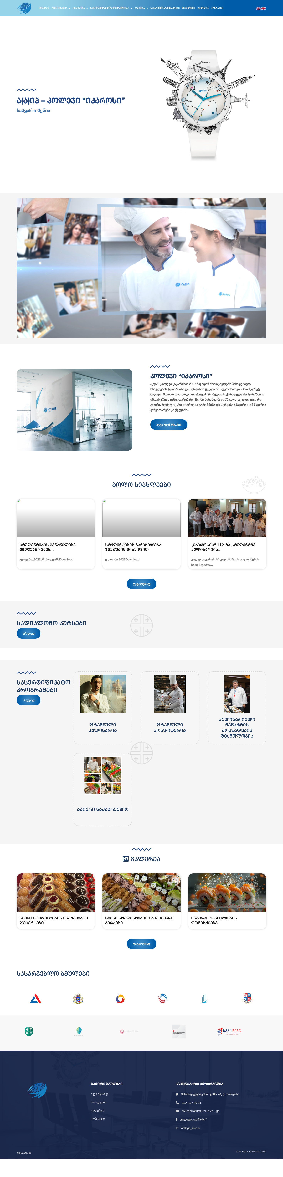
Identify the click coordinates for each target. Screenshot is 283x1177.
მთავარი (44, 8)
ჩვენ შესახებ (59, 8)
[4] (163, 998)
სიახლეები (188, 8)
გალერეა (203, 8)
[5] (205, 998)
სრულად (28, 633)
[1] (35, 998)
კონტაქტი (217, 8)
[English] (258, 8)
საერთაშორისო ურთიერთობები (109, 8)
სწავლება (79, 8)
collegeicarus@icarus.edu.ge (200, 1111)
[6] (247, 998)
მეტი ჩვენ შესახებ (168, 424)
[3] (120, 998)
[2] (78, 998)
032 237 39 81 (191, 1103)
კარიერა (140, 8)
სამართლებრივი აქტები (165, 8)
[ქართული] (263, 8)
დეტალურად (141, 584)
